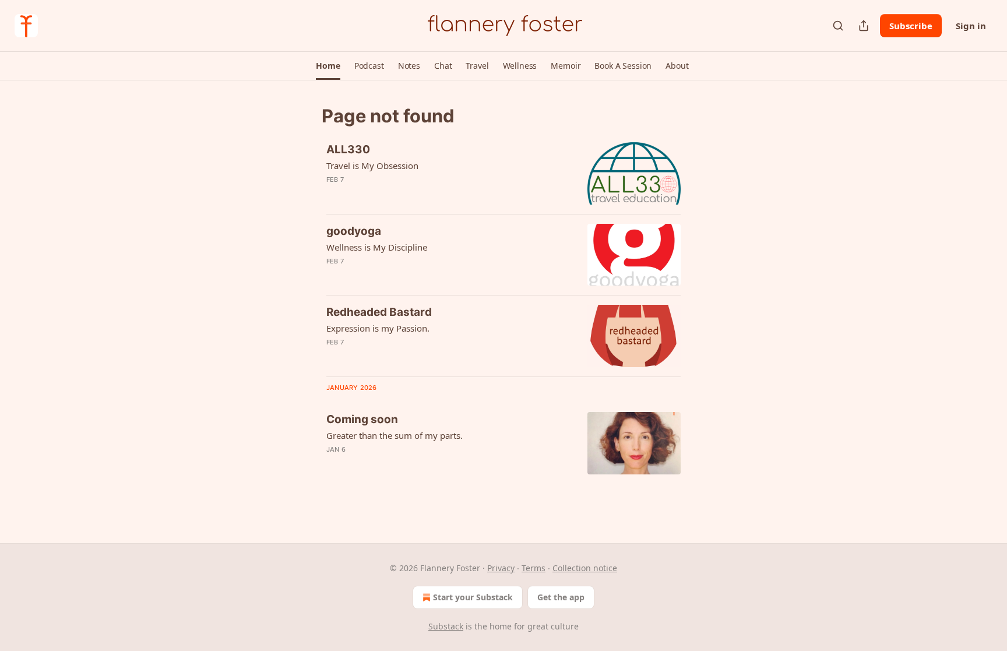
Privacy (501, 567)
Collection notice (584, 567)
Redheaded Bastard (379, 312)
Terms (533, 567)
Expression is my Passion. (377, 328)
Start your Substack (473, 597)
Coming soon (362, 419)
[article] (503, 173)
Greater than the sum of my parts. (394, 435)
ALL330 (348, 149)
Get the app (561, 597)
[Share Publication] (863, 25)
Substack (445, 626)
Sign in (971, 25)
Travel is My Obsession (372, 165)
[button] (328, 66)
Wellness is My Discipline (376, 247)
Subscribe (910, 25)
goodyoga (353, 231)
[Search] (838, 25)
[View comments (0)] (415, 195)
